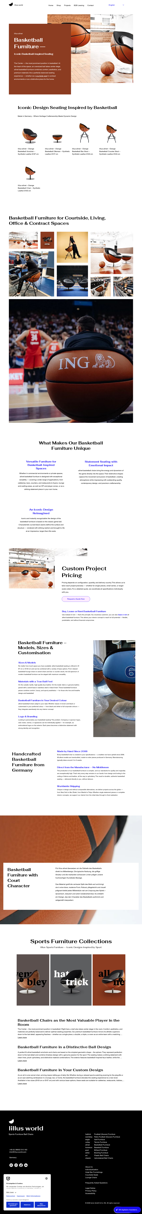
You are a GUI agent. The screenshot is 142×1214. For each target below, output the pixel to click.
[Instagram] (16, 1165)
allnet (87, 1145)
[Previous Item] (21, 980)
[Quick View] (30, 133)
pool (87, 1150)
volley (87, 1142)
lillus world (18, 5)
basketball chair (67, 755)
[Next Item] (120, 980)
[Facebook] (21, 1165)
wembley (88, 1137)
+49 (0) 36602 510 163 (18, 1150)
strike (87, 1153)
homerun (88, 1147)
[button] (76, 599)
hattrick (88, 1134)
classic (88, 1158)
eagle (87, 1139)
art (86, 1155)
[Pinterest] (11, 1165)
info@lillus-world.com (17, 1152)
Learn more (22, 1037)
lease (120, 615)
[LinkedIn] (26, 1165)
